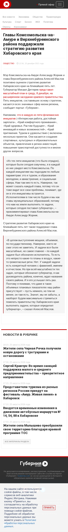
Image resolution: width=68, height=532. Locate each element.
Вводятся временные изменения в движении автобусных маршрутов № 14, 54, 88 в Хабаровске (32, 411)
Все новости (9, 16)
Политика (48, 21)
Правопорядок (53, 16)
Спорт (18, 21)
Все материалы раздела (17, 441)
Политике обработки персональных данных (20, 523)
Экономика (23, 16)
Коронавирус (20, 26)
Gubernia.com (24, 476)
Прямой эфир (46, 4)
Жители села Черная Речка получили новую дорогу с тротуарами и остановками (32, 352)
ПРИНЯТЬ (49, 507)
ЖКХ (37, 21)
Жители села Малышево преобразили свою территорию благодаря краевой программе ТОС (32, 429)
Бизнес (28, 21)
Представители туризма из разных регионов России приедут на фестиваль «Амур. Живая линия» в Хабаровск (30, 392)
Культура (7, 21)
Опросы (6, 26)
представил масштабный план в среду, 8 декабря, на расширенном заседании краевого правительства (33, 93)
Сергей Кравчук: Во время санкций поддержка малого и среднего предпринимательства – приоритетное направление (33, 371)
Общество (38, 16)
